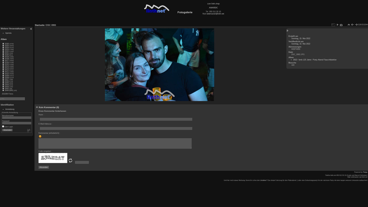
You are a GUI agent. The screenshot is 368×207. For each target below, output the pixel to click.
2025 (7, 45)
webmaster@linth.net (215, 14)
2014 (7, 66)
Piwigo (365, 172)
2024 (7, 47)
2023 (7, 49)
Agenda (8, 33)
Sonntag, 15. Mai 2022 (300, 38)
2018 (7, 59)
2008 (7, 77)
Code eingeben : (45, 151)
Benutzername (8, 115)
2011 (7, 72)
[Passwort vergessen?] (28, 131)
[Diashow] (337, 25)
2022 (7, 51)
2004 (7, 85)
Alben (4, 39)
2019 (7, 57)
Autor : (41, 115)
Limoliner (263, 180)
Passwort (5, 121)
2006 (7, 81)
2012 (7, 70)
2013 (7, 68)
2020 (7, 55)
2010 (7, 73)
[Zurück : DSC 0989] (352, 25)
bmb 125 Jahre (305, 60)
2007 (7, 79)
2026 (7, 44)
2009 (7, 75)
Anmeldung (9, 109)
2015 (7, 64)
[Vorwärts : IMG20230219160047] (356, 25)
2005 (7, 83)
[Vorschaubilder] (349, 25)
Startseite (39, 25)
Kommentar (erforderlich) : (49, 133)
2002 (7, 88)
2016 (7, 62)
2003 (7, 87)
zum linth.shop (213, 4)
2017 (7, 60)
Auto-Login (8, 127)
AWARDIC (213, 8)
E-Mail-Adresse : (45, 124)
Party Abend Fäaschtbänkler (325, 60)
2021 (7, 53)
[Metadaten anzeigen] (341, 25)
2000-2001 (9, 90)
